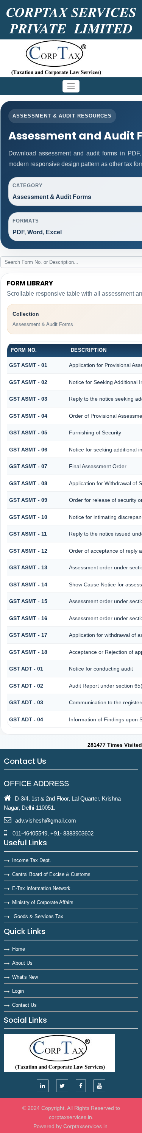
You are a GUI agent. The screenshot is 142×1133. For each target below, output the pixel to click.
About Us (22, 963)
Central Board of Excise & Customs (51, 874)
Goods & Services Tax (37, 916)
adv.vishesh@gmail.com (45, 820)
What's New (25, 977)
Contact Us (24, 1005)
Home (18, 949)
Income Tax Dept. (31, 860)
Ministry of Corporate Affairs (42, 902)
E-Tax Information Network (41, 888)
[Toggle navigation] (71, 86)
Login (18, 991)
